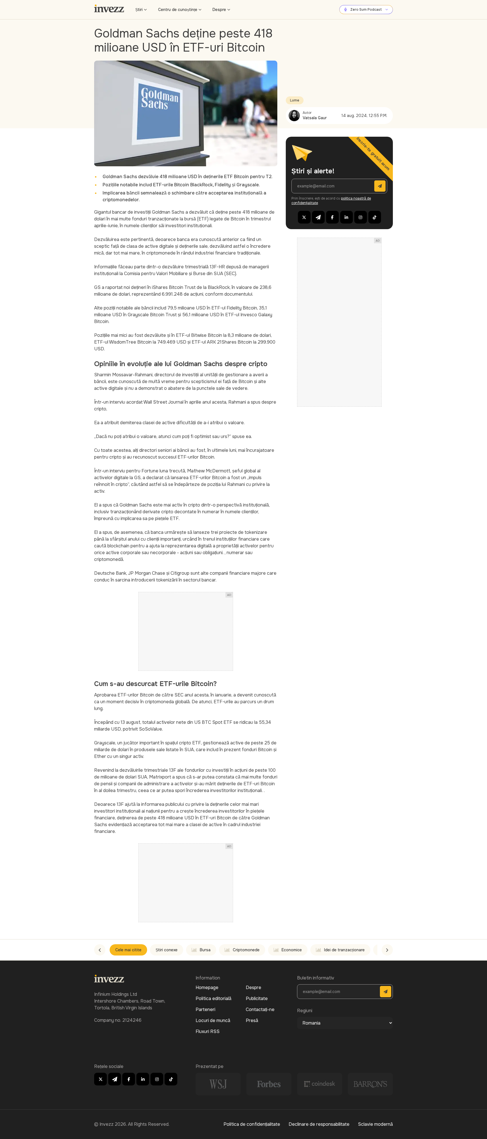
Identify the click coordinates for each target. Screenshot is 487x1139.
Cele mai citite (128, 949)
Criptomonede (246, 949)
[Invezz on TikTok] (374, 217)
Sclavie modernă (375, 1124)
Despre (219, 9)
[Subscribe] (380, 186)
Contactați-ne (260, 1009)
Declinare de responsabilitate (319, 1124)
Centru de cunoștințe (177, 9)
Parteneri (205, 1009)
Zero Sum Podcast (366, 9)
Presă (252, 1020)
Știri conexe (167, 949)
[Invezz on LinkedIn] (346, 217)
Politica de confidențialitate (251, 1124)
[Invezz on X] (304, 217)
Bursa (205, 949)
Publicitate (257, 998)
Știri (139, 9)
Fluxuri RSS (208, 1031)
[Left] (99, 950)
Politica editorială (213, 998)
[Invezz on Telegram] (318, 217)
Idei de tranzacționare (344, 949)
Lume (294, 100)
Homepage (207, 987)
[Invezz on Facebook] (332, 217)
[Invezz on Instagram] (360, 217)
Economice (292, 949)
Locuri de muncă (213, 1020)
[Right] (387, 950)
